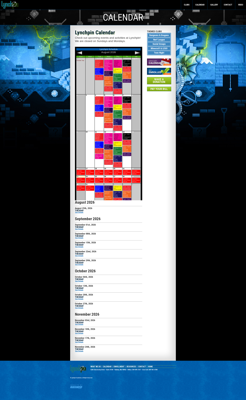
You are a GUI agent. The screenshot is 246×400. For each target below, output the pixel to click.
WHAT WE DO (96, 366)
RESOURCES (131, 366)
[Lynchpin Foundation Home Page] (78, 369)
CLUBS (186, 5)
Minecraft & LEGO (159, 48)
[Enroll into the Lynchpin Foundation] (159, 71)
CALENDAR (199, 5)
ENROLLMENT (119, 366)
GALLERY (214, 5)
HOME (150, 366)
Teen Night (159, 52)
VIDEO (240, 5)
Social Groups (159, 44)
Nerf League (159, 39)
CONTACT (228, 5)
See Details (79, 212)
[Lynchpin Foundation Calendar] (159, 62)
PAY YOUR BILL (159, 89)
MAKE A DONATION (159, 81)
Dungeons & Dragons (159, 35)
